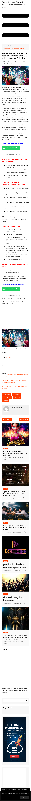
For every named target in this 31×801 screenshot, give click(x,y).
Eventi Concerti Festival (12, 2)
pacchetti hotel (7, 397)
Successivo (23, 419)
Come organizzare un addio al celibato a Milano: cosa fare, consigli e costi (15, 527)
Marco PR (8, 457)
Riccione (6, 400)
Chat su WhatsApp (12, 148)
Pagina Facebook (8, 708)
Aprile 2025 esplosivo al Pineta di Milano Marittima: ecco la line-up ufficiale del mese (14, 493)
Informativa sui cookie (6, 795)
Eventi (10, 63)
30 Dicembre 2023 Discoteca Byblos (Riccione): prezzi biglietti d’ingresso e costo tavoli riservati (15, 637)
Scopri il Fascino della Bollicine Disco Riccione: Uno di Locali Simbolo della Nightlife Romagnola (14, 566)
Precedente (8, 419)
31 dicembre (7, 394)
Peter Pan (17, 397)
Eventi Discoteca (8, 61)
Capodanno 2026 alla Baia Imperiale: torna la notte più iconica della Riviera (15, 453)
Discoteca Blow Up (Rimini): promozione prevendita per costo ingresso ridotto (14, 599)
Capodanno (16, 394)
